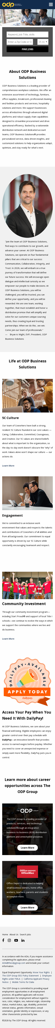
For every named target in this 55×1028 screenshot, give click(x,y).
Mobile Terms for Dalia (23, 982)
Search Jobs (25, 934)
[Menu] (51, 5)
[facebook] (3, 940)
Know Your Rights (41, 972)
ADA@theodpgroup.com (13, 963)
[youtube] (16, 940)
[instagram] (9, 940)
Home (5, 934)
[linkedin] (22, 940)
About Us (14, 934)
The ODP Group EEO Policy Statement (20, 975)
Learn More (8, 465)
